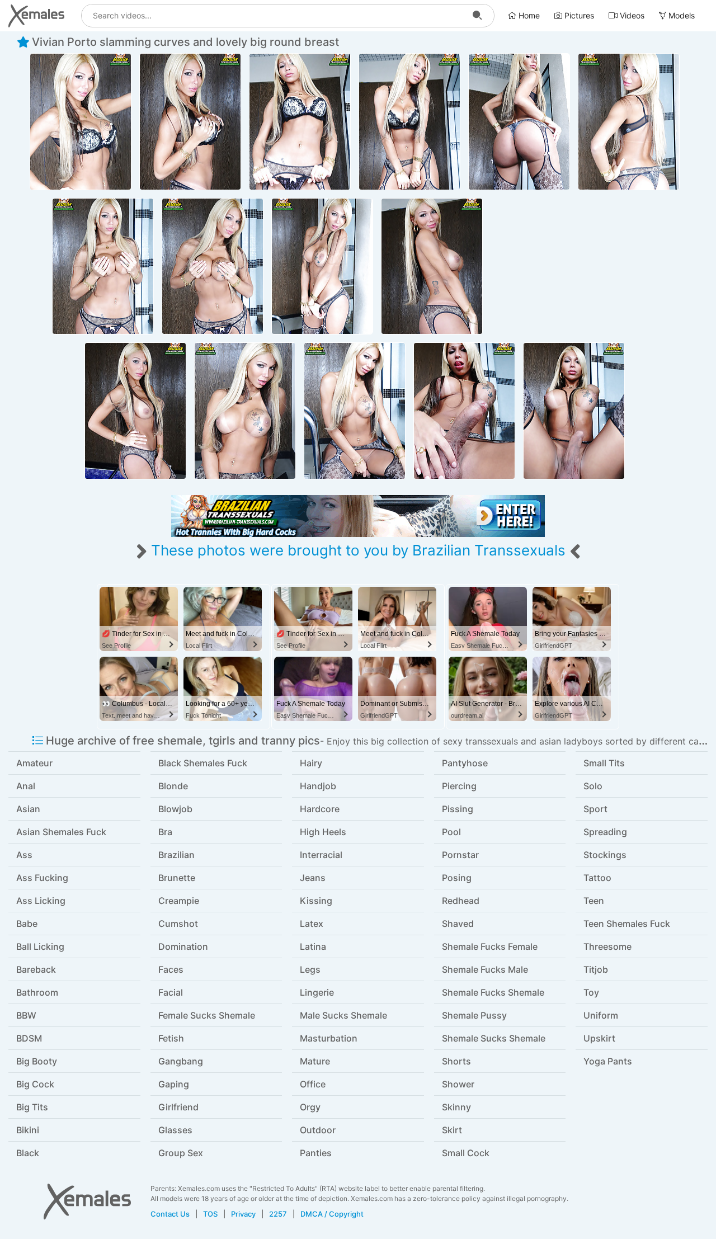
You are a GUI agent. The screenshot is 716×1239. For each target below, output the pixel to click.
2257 (278, 1213)
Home (528, 15)
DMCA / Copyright (332, 1213)
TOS (210, 1213)
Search (477, 15)
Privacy (243, 1213)
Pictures (578, 15)
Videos (631, 15)
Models (680, 15)
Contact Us (170, 1213)
